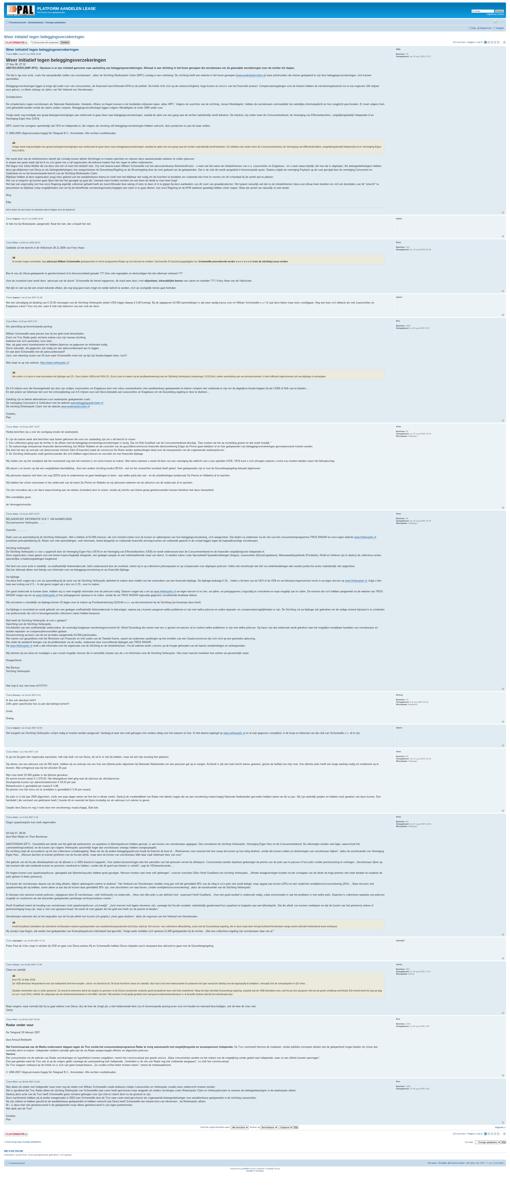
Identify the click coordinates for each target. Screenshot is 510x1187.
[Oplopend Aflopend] (289, 1127)
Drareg (16, 695)
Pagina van (475, 42)
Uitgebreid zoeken (495, 14)
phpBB (245, 1169)
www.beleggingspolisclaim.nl (87, 402)
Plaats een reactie (12, 41)
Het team (432, 1163)
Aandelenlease (35, 22)
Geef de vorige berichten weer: (215, 1127)
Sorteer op (255, 1127)
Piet (15, 321)
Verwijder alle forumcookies (451, 1163)
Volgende (499, 1127)
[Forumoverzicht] (21, 9)
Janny (16, 964)
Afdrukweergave (495, 21)
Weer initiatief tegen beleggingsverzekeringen (44, 37)
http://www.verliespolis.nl (54, 362)
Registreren (485, 28)
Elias (15, 242)
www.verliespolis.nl (234, 733)
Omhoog (503, 212)
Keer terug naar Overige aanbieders (23, 1142)
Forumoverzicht (17, 22)
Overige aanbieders (55, 22)
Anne (15, 427)
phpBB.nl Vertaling (255, 1171)
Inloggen (500, 28)
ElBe (15, 54)
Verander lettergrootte (501, 21)
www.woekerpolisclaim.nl (251, 75)
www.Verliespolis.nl (365, 537)
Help (473, 28)
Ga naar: (469, 1142)
